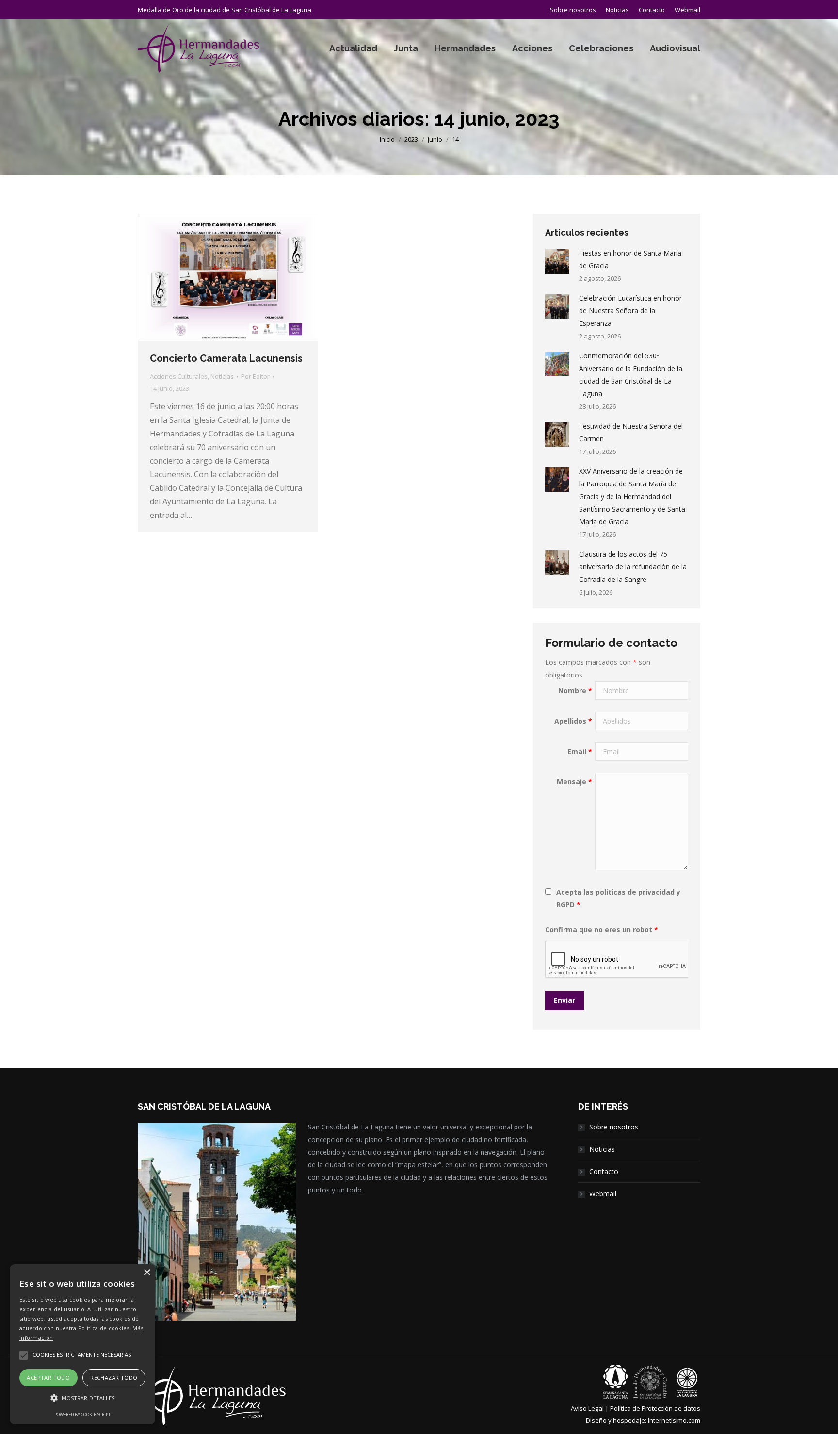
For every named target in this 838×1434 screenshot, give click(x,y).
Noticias (222, 376)
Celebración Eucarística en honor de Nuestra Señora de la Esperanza (630, 310)
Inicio (387, 139)
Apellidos (573, 720)
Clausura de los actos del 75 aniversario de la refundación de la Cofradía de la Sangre (633, 566)
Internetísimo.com (674, 1420)
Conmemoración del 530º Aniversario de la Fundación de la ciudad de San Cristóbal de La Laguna (630, 374)
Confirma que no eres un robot (601, 929)
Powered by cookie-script (82, 1414)
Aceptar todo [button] (48, 1377)
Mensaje (574, 781)
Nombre (575, 690)
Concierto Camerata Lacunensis (226, 358)
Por (255, 376)
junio (435, 139)
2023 (411, 139)
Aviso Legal (587, 1408)
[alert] (82, 1344)
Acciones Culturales (179, 376)
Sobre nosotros (613, 1126)
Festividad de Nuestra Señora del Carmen (631, 432)
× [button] (146, 1272)
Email (579, 751)
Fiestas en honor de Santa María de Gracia (630, 259)
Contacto (603, 1171)
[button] (82, 1398)
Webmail (602, 1193)
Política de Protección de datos (655, 1408)
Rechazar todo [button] (113, 1377)
